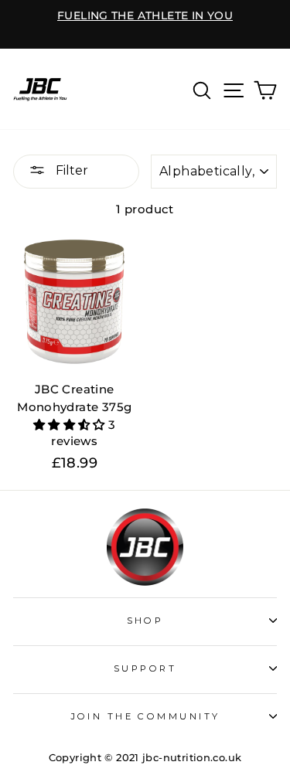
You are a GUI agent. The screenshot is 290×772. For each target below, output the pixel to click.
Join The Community (145, 716)
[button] (70, 424)
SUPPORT (145, 668)
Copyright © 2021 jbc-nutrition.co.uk (145, 757)
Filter (70, 170)
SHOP (145, 620)
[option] (145, 16)
